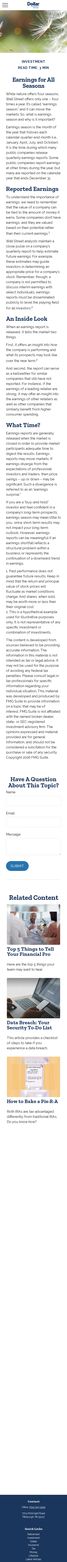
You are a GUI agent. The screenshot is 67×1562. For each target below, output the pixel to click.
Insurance (33, 1545)
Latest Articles (33, 1559)
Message (13, 834)
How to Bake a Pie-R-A (32, 1101)
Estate (33, 1541)
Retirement (33, 1534)
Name (10, 792)
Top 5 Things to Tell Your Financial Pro (30, 951)
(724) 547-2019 (37, 1507)
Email (10, 813)
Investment (33, 1537)
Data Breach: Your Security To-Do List (29, 1025)
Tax (33, 1548)
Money (33, 1552)
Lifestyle (33, 1555)
